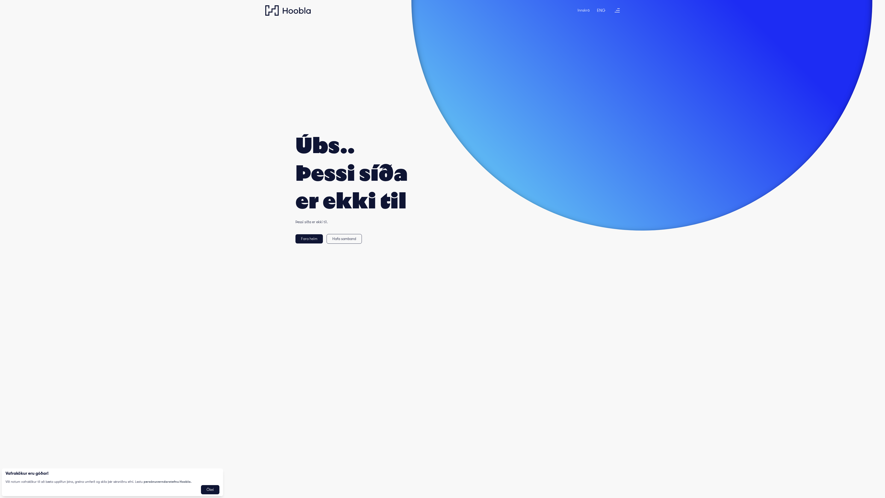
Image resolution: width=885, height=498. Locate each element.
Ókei (210, 490)
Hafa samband (344, 239)
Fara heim (309, 239)
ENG (601, 10)
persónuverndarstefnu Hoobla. (168, 481)
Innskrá (584, 10)
